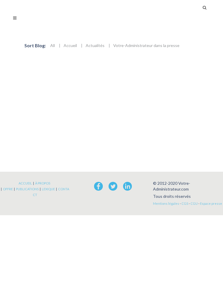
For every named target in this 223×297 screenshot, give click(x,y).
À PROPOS (42, 183)
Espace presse (211, 203)
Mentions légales (166, 203)
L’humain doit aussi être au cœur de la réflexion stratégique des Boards (99, 84)
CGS (184, 203)
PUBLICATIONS (27, 189)
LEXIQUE (48, 189)
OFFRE (8, 189)
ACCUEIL (25, 183)
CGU (194, 203)
